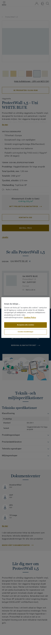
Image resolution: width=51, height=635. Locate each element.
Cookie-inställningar (25, 331)
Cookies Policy (30, 317)
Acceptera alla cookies (25, 325)
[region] (25, 317)
